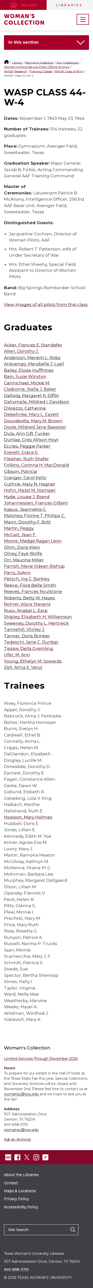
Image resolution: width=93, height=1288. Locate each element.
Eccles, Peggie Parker (27, 446)
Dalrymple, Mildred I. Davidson (36, 401)
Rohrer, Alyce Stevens (27, 604)
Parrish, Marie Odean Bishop (34, 566)
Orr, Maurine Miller (24, 559)
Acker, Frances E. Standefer (33, 344)
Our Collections (67, 62)
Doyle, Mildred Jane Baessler (35, 427)
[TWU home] (7, 62)
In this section (23, 42)
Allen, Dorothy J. (21, 351)
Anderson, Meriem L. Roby (32, 357)
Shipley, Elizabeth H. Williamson (38, 616)
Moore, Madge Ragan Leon (33, 540)
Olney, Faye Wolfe (23, 553)
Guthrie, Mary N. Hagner (29, 484)
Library (17, 62)
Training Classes (41, 71)
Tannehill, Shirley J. (24, 629)
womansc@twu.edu (21, 1094)
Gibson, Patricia (20, 471)
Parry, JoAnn (17, 572)
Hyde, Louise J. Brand (27, 496)
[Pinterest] (45, 1157)
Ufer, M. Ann (17, 654)
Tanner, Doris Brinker (27, 635)
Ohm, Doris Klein (22, 547)
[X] (27, 1157)
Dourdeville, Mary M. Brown (33, 420)
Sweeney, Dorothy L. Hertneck (36, 623)
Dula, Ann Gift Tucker (27, 433)
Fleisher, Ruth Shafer (26, 458)
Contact (11, 1183)
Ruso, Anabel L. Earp (26, 610)
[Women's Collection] (29, 19)
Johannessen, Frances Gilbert (36, 502)
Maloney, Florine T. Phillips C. (34, 515)
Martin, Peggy (19, 528)
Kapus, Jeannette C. (25, 509)
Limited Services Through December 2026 (41, 1058)
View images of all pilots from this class (46, 304)
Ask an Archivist (17, 1139)
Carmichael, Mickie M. (27, 382)
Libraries (69, 5)
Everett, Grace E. (21, 452)
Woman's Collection (39, 62)
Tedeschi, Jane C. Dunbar (31, 642)
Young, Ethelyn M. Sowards (33, 661)
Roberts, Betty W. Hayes (29, 597)
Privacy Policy (16, 1198)
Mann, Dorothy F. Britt (27, 522)
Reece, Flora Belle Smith (30, 585)
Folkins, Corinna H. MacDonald (36, 464)
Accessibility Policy (21, 1207)
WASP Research (15, 71)
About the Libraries (21, 1174)
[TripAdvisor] (8, 1157)
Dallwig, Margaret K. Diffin (31, 395)
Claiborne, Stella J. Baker (30, 389)
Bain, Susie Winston (25, 376)
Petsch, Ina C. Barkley (27, 578)
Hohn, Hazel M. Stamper (30, 490)
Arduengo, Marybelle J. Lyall (34, 363)
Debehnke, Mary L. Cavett (31, 414)
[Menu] (83, 19)
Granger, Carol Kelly (25, 477)
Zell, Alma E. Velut (23, 667)
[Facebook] (17, 1157)
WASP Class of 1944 (69, 71)
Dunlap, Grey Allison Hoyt (31, 439)
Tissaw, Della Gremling (28, 648)
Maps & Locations (20, 1191)
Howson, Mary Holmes (28, 817)
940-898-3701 (16, 1269)
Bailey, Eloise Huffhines (29, 370)
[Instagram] (36, 1157)
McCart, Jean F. (20, 534)
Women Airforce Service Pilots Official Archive (36, 67)
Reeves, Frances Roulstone (33, 591)
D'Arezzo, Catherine (25, 408)
